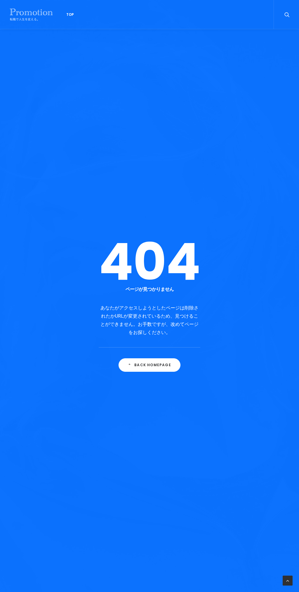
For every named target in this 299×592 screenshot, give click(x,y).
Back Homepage (152, 364)
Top (70, 14)
